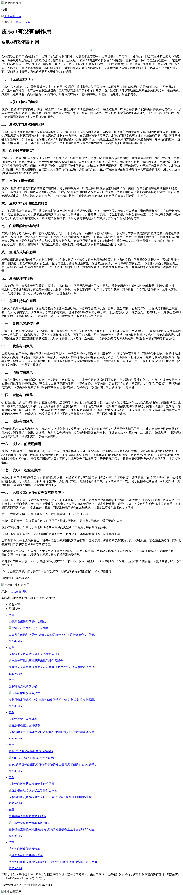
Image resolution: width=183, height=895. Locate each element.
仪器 (27, 21)
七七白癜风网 (18, 591)
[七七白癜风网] (11, 16)
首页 (18, 21)
